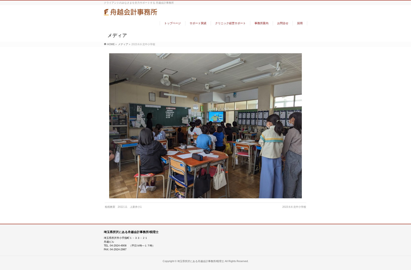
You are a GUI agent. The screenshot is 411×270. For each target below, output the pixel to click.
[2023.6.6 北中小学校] (205, 125)
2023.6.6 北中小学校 (294, 206)
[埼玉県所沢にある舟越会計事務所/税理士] (130, 13)
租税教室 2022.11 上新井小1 (123, 206)
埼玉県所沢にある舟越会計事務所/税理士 (200, 261)
